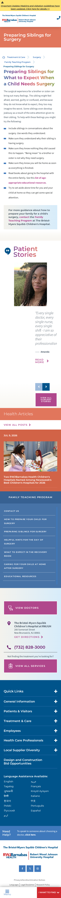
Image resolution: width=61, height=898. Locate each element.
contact (24, 217)
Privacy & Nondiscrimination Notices (29, 880)
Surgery (37, 57)
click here (30, 835)
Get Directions (26, 637)
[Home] (19, 19)
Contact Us (11, 511)
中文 (33, 800)
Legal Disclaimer (27, 885)
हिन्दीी (6, 795)
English (8, 781)
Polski (7, 805)
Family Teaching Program (17, 62)
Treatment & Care (16, 57)
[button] (49, 892)
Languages (14, 885)
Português (37, 805)
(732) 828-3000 (29, 647)
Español (36, 810)
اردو (6, 815)
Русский (9, 810)
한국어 (7, 800)
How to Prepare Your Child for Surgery (25, 521)
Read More (39, 361)
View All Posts (16, 424)
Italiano (35, 795)
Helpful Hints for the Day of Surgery (23, 542)
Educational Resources (20, 576)
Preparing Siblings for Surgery (25, 531)
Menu (7, 894)
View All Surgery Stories (46, 400)
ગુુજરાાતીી (8, 791)
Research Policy (43, 885)
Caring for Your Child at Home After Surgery (25, 566)
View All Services (30, 665)
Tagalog (9, 786)
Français (36, 786)
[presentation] (46, 339)
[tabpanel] (30, 284)
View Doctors (27, 607)
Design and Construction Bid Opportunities (23, 761)
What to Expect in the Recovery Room (25, 554)
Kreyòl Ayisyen (40, 791)
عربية (33, 781)
